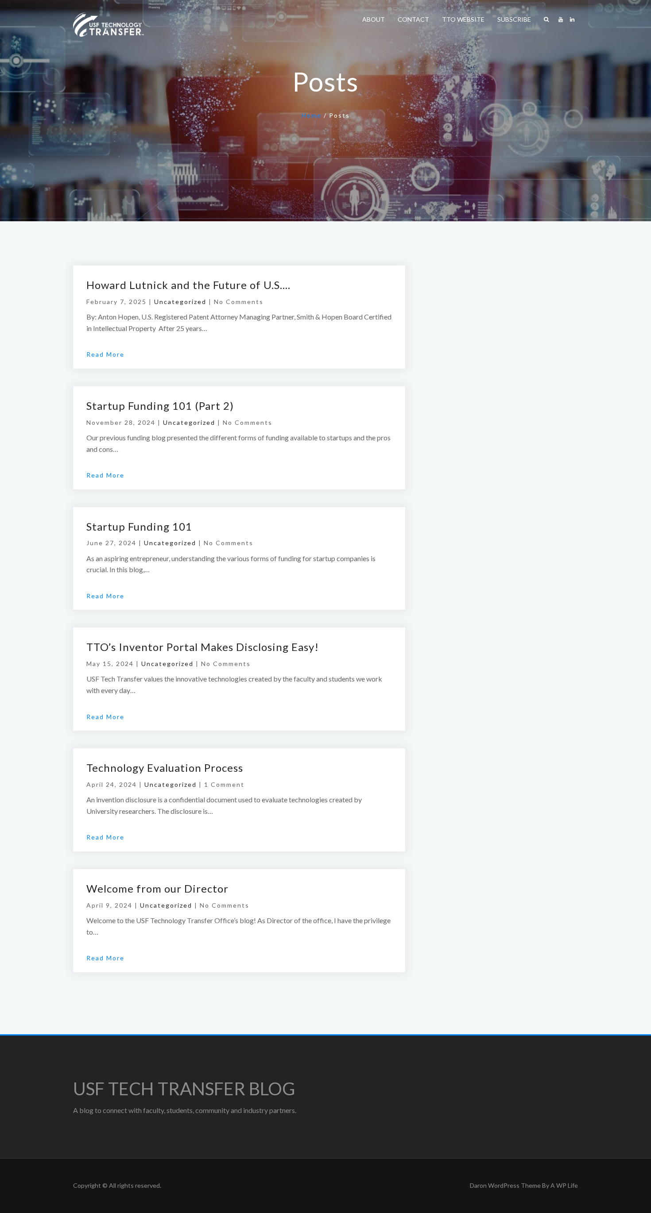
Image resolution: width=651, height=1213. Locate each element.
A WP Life (564, 1185)
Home (312, 115)
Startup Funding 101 (139, 526)
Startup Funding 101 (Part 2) (160, 405)
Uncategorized (180, 301)
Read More (105, 354)
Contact (413, 19)
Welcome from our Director (157, 888)
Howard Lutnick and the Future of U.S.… (188, 284)
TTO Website (463, 19)
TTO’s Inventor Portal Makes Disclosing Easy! (202, 646)
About (373, 19)
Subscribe (514, 19)
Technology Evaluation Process (164, 767)
